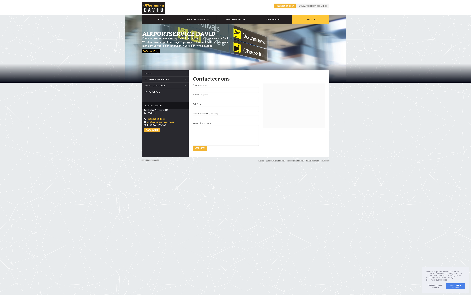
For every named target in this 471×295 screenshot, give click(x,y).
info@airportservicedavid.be (312, 6)
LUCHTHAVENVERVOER (198, 19)
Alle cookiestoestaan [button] (455, 286)
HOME (160, 19)
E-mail (201, 94)
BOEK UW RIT (149, 51)
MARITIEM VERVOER (235, 19)
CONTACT (310, 19)
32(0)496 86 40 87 (156, 119)
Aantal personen (205, 113)
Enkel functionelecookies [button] (435, 286)
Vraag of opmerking (202, 123)
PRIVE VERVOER (273, 19)
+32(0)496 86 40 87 (285, 6)
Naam (200, 85)
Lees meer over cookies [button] (436, 280)
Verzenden (200, 148)
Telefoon (197, 104)
